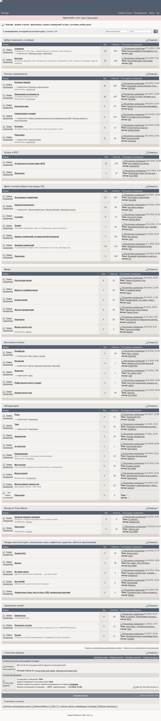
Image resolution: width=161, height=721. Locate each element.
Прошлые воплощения (136, 456)
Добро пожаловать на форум (19, 40)
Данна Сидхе (132, 312)
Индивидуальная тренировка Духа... (142, 636)
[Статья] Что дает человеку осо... (141, 97)
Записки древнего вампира (27, 517)
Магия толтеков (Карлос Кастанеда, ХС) (24, 186)
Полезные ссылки (23, 625)
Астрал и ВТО (11, 152)
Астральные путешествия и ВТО (29, 163)
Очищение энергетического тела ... (142, 86)
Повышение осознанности (26, 94)
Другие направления (24, 310)
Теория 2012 (20, 553)
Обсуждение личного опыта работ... (142, 476)
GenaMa (131, 99)
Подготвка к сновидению (138, 197)
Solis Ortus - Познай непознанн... (140, 626)
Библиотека (20, 615)
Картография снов (36, 210)
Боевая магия (20, 300)
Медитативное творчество (26, 484)
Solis (129, 629)
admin (131, 385)
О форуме (19, 49)
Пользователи (140, 13)
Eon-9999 (133, 176)
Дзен (30, 375)
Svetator (130, 639)
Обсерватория (11, 406)
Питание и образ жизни (38, 87)
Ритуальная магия (23, 280)
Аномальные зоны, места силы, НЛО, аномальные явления (42, 592)
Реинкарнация (21, 454)
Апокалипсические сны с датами (142, 227)
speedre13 (131, 322)
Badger (29, 332)
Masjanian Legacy (68, 210)
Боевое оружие (133, 466)
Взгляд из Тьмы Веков (15, 508)
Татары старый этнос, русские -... (142, 573)
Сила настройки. (132, 329)
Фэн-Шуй (56, 366)
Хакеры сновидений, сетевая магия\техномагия (36, 237)
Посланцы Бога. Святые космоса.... (142, 592)
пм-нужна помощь (136, 207)
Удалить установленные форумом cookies (103, 648)
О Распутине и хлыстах (137, 128)
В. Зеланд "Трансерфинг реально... (141, 617)
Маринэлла (134, 522)
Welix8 (131, 595)
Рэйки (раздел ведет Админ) (27, 383)
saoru (129, 293)
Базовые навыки (22, 82)
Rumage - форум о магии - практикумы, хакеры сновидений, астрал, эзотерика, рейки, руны (48, 25)
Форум (70, 715)
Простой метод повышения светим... (141, 319)
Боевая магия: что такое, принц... (140, 300)
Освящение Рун (133, 417)
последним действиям (45, 671)
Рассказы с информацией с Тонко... (142, 485)
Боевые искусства (23, 393)
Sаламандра (31, 478)
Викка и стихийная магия (26, 290)
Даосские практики (43, 366)
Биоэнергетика (21, 106)
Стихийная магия (133, 290)
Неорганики (132, 583)
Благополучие (133, 138)
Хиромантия (20, 436)
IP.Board (76, 715)
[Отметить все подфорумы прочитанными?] (8, 51)
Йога (30, 356)
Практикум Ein (34, 140)
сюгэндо (130, 393)
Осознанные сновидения (26, 197)
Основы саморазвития (15, 74)
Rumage (5, 13)
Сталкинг (18, 217)
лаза (130, 53)
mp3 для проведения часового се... (142, 383)
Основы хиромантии (135, 437)
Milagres (131, 459)
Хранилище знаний (14, 605)
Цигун (31, 366)
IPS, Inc (90, 715)
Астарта (30, 458)
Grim (131, 210)
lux (130, 259)
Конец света (132, 553)
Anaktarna (132, 429)
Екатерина (30, 89)
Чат (158, 13)
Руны (16, 415)
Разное (17, 635)
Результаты (133, 237)
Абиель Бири (134, 130)
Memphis (132, 356)
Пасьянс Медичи (53, 210)
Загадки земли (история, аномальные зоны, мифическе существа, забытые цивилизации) (50, 542)
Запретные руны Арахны (136, 310)
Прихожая (47, 53)
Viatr (130, 63)
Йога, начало (133, 354)
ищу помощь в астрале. (138, 163)
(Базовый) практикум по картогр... (143, 256)
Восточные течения (14, 342)
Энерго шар (133, 529)
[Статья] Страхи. (135, 217)
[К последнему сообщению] (133, 48)
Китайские (19, 361)
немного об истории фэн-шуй (140, 363)
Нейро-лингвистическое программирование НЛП (49, 118)
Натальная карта (134, 446)
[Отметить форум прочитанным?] (8, 61)
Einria (130, 109)
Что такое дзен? (134, 373)
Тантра (42, 356)
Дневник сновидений (24, 245)
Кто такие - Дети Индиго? (138, 563)
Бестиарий (19, 581)
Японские (18, 371)
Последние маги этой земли (140, 61)
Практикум (19, 135)
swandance (134, 166)
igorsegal (132, 141)
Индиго (17, 563)
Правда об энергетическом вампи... (142, 106)
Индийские (19, 351)
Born (131, 229)
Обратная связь (35, 53)
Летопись (18, 126)
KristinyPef (132, 366)
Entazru (29, 522)
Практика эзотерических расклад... (141, 427)
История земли (21, 572)
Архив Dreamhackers (24, 205)
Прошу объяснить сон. (135, 280)
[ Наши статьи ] (125, 13)
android (131, 488)
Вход (84, 18)
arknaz (130, 439)
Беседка (18, 58)
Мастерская (20, 465)
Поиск (151, 13)
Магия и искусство (23, 327)
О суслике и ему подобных (138, 117)
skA (129, 119)
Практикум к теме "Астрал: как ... (142, 173)
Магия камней (20, 473)
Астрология (19, 446)
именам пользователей (66, 671)
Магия (7, 269)
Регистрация (92, 18)
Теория (17, 226)
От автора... (133, 519)
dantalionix (133, 575)
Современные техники (25, 113)
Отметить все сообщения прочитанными (141, 648)
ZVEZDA (131, 88)
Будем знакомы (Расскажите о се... (142, 51)
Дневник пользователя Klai (140, 246)
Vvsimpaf (73, 684)
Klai (130, 249)
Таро (16, 424)
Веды (35, 356)
